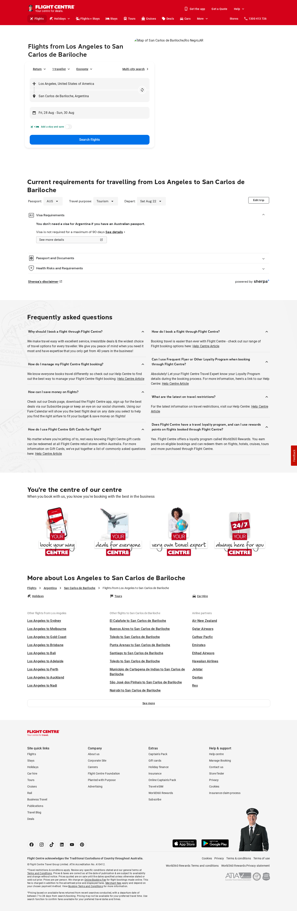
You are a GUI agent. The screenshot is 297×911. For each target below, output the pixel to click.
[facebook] (31, 844)
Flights (39, 18)
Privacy (214, 780)
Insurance (154, 773)
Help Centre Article (130, 379)
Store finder (216, 773)
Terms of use (261, 858)
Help (237, 9)
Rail (29, 793)
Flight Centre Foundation (104, 773)
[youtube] (72, 844)
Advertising (95, 786)
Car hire (32, 773)
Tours (132, 18)
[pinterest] (82, 844)
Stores (234, 18)
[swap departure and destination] (142, 90)
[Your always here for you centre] (240, 532)
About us (94, 754)
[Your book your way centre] (57, 532)
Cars (187, 18)
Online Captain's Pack (162, 780)
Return (37, 69)
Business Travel (37, 799)
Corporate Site (97, 760)
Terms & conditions (238, 858)
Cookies (214, 786)
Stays (114, 18)
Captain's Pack (157, 754)
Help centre (216, 754)
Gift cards (154, 760)
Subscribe (154, 799)
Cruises (151, 18)
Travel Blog (34, 812)
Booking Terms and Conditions (85, 886)
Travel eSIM (155, 786)
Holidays (60, 18)
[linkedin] (62, 844)
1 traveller (59, 69)
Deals (170, 18)
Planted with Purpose (102, 780)
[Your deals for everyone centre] (118, 532)
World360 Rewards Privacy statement (245, 865)
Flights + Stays (90, 18)
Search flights (89, 140)
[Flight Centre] (43, 733)
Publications (35, 806)
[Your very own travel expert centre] (179, 532)
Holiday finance (158, 767)
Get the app (197, 9)
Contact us (216, 767)
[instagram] (41, 844)
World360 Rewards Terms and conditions (192, 865)
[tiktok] (51, 844)
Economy (82, 69)
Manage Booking (220, 760)
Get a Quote (219, 9)
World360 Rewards (160, 793)
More (200, 18)
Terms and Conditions (39, 873)
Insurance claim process (224, 793)
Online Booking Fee (95, 879)
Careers (93, 767)
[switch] (68, 128)
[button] (148, 703)
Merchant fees (113, 883)
